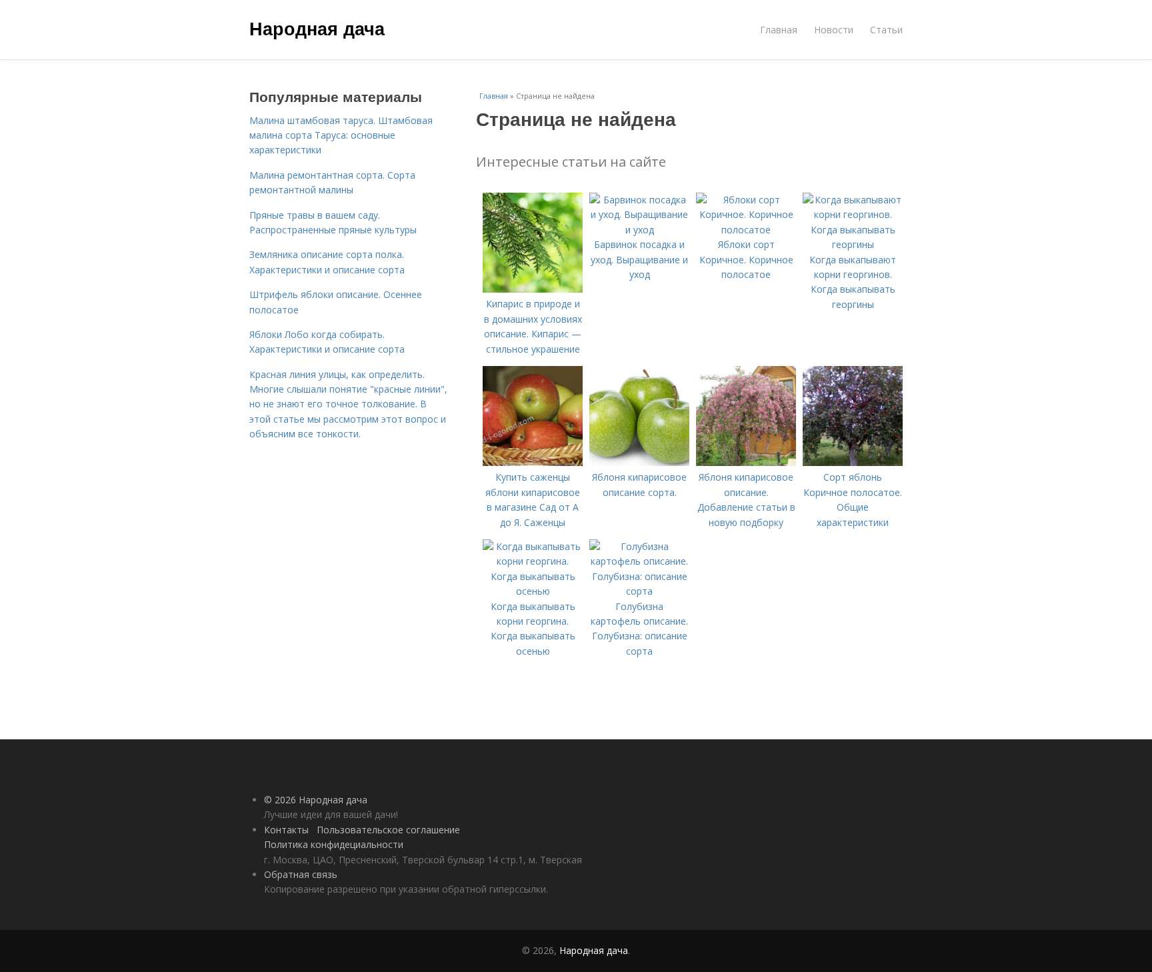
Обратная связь (300, 874)
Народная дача (317, 28)
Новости (833, 29)
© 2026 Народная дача (315, 799)
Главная (778, 29)
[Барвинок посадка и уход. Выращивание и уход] (639, 229)
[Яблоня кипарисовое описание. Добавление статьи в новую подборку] (746, 462)
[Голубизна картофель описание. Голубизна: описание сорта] (639, 591)
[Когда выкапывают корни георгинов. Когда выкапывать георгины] (853, 244)
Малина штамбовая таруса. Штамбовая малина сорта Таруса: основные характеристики (341, 135)
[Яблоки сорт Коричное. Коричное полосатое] (746, 229)
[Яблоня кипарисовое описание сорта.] (639, 462)
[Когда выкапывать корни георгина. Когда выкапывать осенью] (533, 591)
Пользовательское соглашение (388, 829)
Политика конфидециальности (333, 844)
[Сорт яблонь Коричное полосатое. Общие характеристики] (853, 462)
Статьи (886, 29)
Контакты (286, 829)
